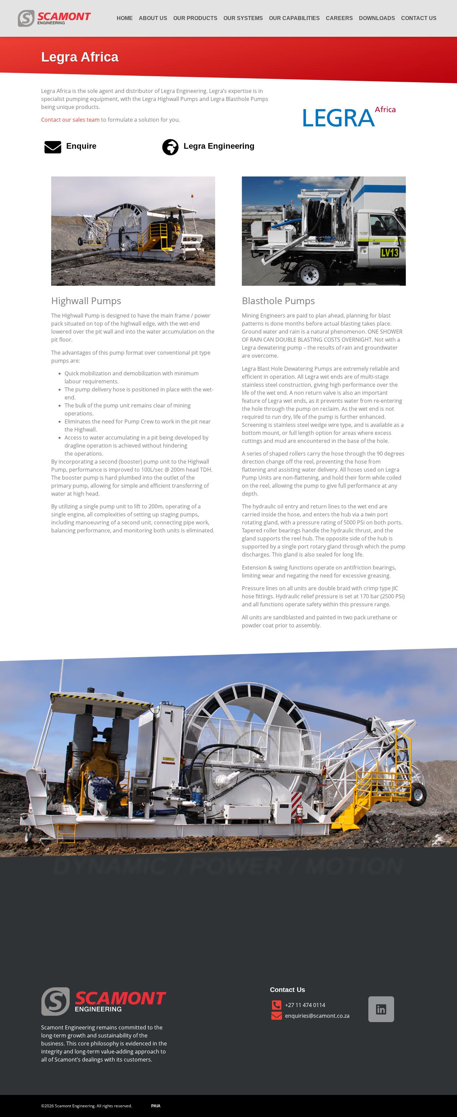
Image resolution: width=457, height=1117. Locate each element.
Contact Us (419, 18)
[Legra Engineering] (170, 147)
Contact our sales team (70, 119)
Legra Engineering (219, 145)
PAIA (156, 1106)
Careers (339, 18)
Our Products (195, 18)
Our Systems (243, 18)
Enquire (81, 145)
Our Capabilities (294, 18)
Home (125, 18)
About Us (153, 18)
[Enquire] (52, 147)
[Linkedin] (381, 1009)
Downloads (377, 18)
